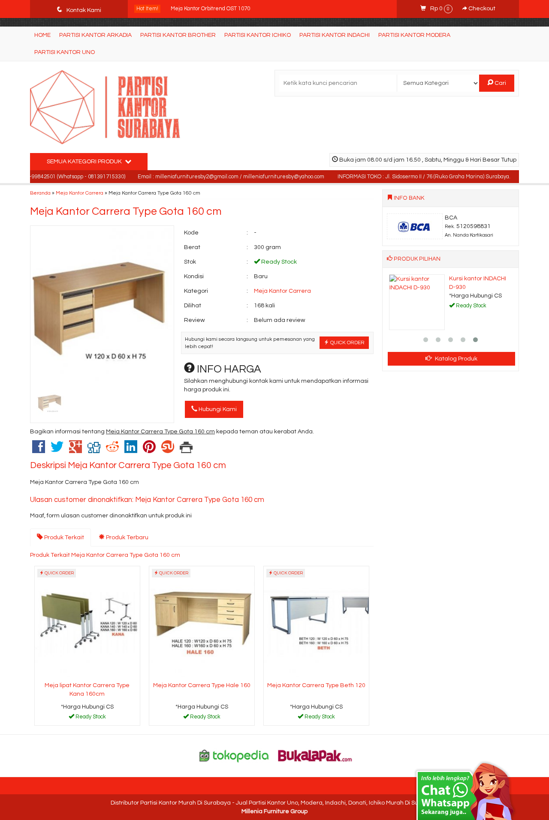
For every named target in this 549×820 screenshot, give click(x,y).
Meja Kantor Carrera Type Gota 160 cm (126, 211)
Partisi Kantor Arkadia (95, 35)
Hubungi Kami (217, 409)
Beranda (40, 192)
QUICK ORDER (347, 342)
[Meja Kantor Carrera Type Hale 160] (201, 622)
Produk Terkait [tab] (63, 538)
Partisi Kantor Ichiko (257, 35)
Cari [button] (499, 83)
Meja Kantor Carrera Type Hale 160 (201, 685)
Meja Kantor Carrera (79, 192)
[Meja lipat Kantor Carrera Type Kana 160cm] (87, 622)
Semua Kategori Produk (85, 162)
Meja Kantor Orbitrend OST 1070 (210, 8)
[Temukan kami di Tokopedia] (234, 755)
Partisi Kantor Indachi (334, 35)
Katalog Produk (455, 359)
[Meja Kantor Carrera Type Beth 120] (316, 622)
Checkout (481, 9)
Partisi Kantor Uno (64, 52)
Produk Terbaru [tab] (126, 538)
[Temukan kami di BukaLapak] (315, 755)
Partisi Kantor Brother (178, 35)
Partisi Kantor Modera (414, 35)
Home (42, 35)
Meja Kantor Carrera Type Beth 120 (316, 685)
